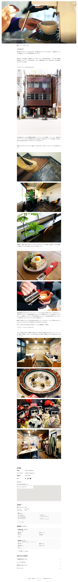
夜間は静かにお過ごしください (22, 565)
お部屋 (24, 45)
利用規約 (33, 578)
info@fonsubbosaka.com (30, 473)
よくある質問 (29, 578)
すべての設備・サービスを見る (23, 551)
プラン (21, 45)
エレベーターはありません (21, 562)
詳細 (27, 45)
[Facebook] (30, 478)
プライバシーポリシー (39, 578)
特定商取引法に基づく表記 (47, 578)
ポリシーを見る (21, 521)
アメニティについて (20, 568)
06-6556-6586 (27, 475)
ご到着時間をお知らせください (22, 559)
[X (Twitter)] (25, 478)
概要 (17, 45)
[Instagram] (28, 478)
